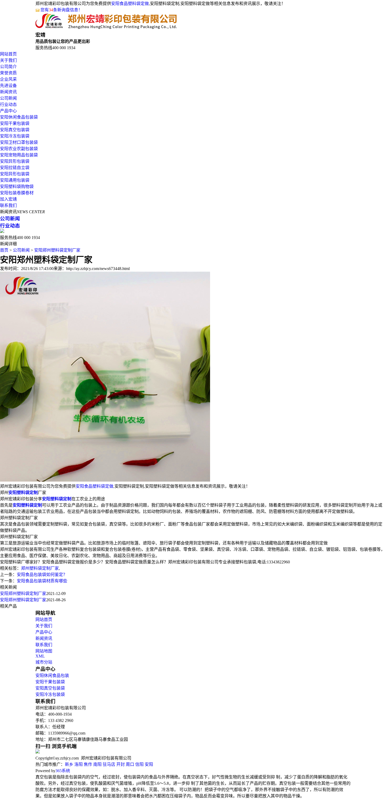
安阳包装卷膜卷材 (17, 193)
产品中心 (8, 111)
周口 (130, 764)
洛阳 (78, 764)
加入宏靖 (8, 199)
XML (40, 656)
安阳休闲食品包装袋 (19, 117)
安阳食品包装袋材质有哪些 (42, 581)
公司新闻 (8, 98)
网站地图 (43, 651)
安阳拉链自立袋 (14, 167)
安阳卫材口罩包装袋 (19, 142)
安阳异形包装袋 (14, 161)
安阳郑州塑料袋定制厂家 (57, 250)
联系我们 (8, 205)
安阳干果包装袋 (14, 123)
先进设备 (8, 85)
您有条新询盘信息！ (61, 10)
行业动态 (8, 104)
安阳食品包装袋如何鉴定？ (42, 574)
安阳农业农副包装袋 (19, 148)
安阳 (149, 764)
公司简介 (8, 66)
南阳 (97, 764)
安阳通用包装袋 (14, 180)
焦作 (88, 764)
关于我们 (8, 60)
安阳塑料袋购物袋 (17, 186)
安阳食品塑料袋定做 (130, 3)
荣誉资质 (8, 73)
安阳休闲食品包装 (52, 675)
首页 (4, 250)
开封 (120, 764)
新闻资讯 (8, 92)
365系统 (62, 770)
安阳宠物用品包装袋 (19, 155)
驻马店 (109, 764)
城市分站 (43, 662)
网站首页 (8, 54)
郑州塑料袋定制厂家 (40, 568)
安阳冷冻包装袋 (14, 136)
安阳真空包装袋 (14, 130)
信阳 (139, 764)
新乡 (69, 764)
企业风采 (8, 79)
